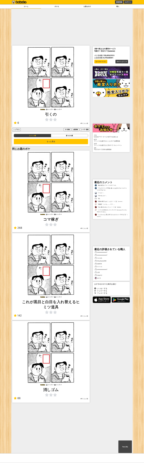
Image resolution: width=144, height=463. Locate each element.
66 (19, 398)
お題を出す (87, 6)
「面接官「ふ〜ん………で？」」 (106, 204)
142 (19, 315)
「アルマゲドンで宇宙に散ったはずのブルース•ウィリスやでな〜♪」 (112, 189)
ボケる (57, 6)
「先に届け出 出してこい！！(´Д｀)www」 (109, 207)
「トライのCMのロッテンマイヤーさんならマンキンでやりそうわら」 (112, 211)
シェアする (16, 129)
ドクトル (99, 266)
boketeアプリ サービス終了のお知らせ (106, 136)
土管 (98, 272)
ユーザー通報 (85, 129)
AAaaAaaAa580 (101, 261)
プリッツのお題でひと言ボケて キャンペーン (108, 144)
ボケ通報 (67, 129)
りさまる (99, 258)
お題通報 (75, 129)
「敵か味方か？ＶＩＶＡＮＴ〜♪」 (107, 185)
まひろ (99, 278)
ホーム (26, 6)
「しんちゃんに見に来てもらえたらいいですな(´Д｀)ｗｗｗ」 (112, 215)
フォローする (101, 291)
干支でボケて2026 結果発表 (102, 148)
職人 (117, 6)
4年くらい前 (84, 123)
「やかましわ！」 (102, 195)
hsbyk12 (99, 275)
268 (19, 227)
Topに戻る (125, 447)
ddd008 (99, 264)
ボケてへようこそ (122, 61)
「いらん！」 (101, 193)
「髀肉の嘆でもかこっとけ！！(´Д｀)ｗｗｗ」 (110, 201)
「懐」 (99, 198)
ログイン (128, 2)
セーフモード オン (101, 61)
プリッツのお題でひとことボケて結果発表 (107, 140)
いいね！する (101, 288)
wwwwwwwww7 (102, 252)
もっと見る (51, 141)
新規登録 (119, 2)
